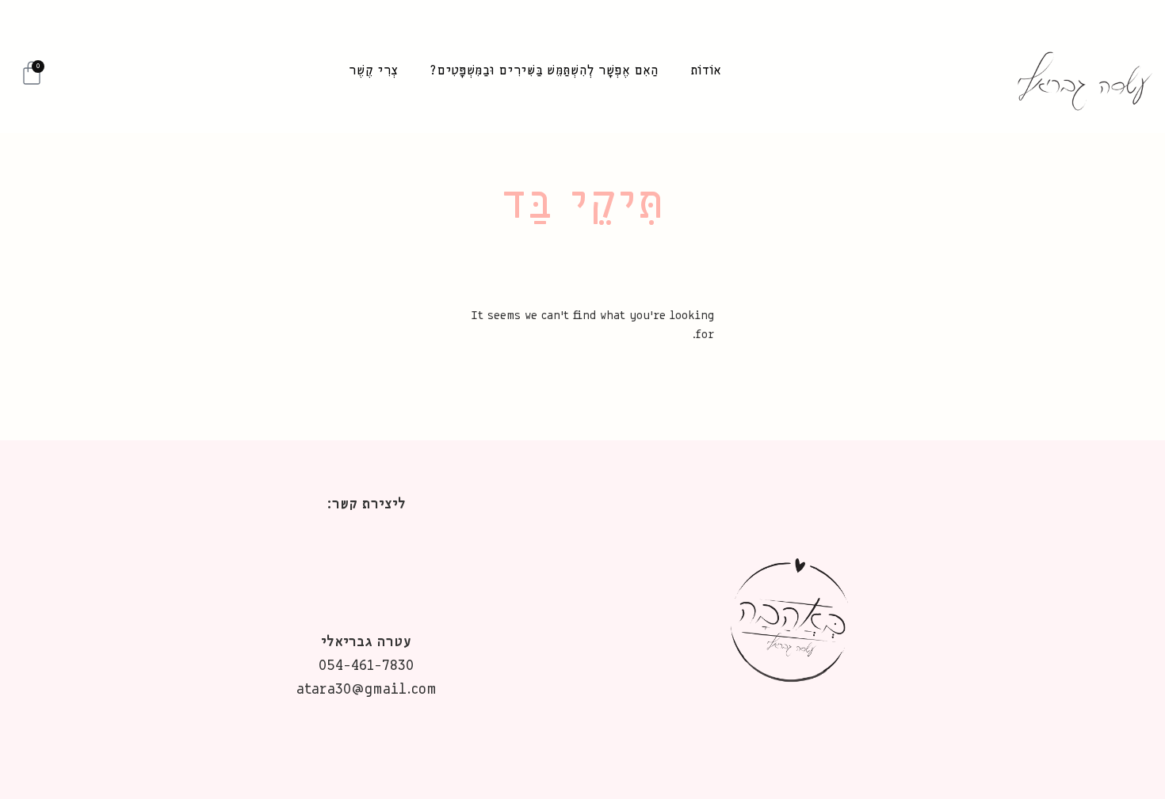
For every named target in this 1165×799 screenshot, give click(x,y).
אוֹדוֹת (706, 71)
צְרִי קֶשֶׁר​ (373, 71)
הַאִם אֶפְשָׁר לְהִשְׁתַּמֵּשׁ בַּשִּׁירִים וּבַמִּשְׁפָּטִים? (544, 71)
